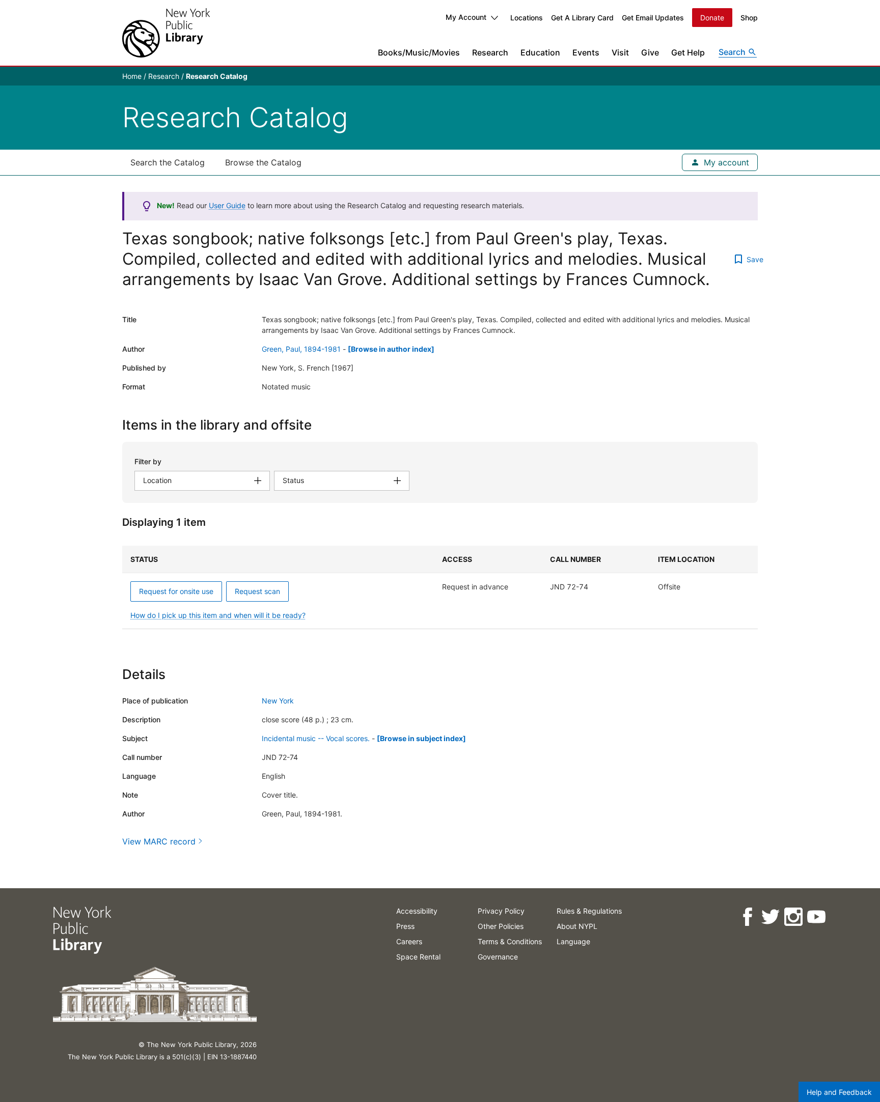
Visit (620, 52)
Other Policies (501, 926)
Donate (712, 17)
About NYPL (577, 926)
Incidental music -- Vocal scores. (316, 738)
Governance (498, 956)
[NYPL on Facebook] (747, 917)
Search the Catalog (167, 162)
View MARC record (159, 841)
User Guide (227, 205)
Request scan (257, 591)
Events (585, 52)
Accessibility (416, 911)
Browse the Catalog (263, 162)
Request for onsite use (176, 591)
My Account (466, 17)
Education (540, 52)
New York (278, 700)
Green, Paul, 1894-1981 (301, 349)
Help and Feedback (839, 1092)
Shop (749, 17)
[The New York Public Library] (166, 33)
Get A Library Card (582, 17)
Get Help (688, 52)
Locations (526, 17)
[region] (440, 587)
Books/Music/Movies (419, 52)
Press (405, 926)
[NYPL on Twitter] (770, 917)
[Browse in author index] (391, 349)
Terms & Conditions (510, 941)
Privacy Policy (501, 911)
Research (490, 52)
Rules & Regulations (589, 911)
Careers (409, 941)
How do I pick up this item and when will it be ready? (218, 615)
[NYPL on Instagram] (793, 917)
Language (573, 941)
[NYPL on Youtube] (816, 917)
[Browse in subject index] (421, 738)
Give (650, 52)
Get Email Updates (653, 17)
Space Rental (418, 956)
